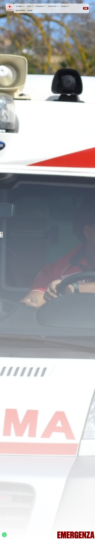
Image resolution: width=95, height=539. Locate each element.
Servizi (29, 6)
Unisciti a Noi (52, 6)
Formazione (39, 6)
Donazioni (64, 6)
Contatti (29, 10)
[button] (4, 534)
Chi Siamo (19, 6)
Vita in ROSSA (20, 10)
